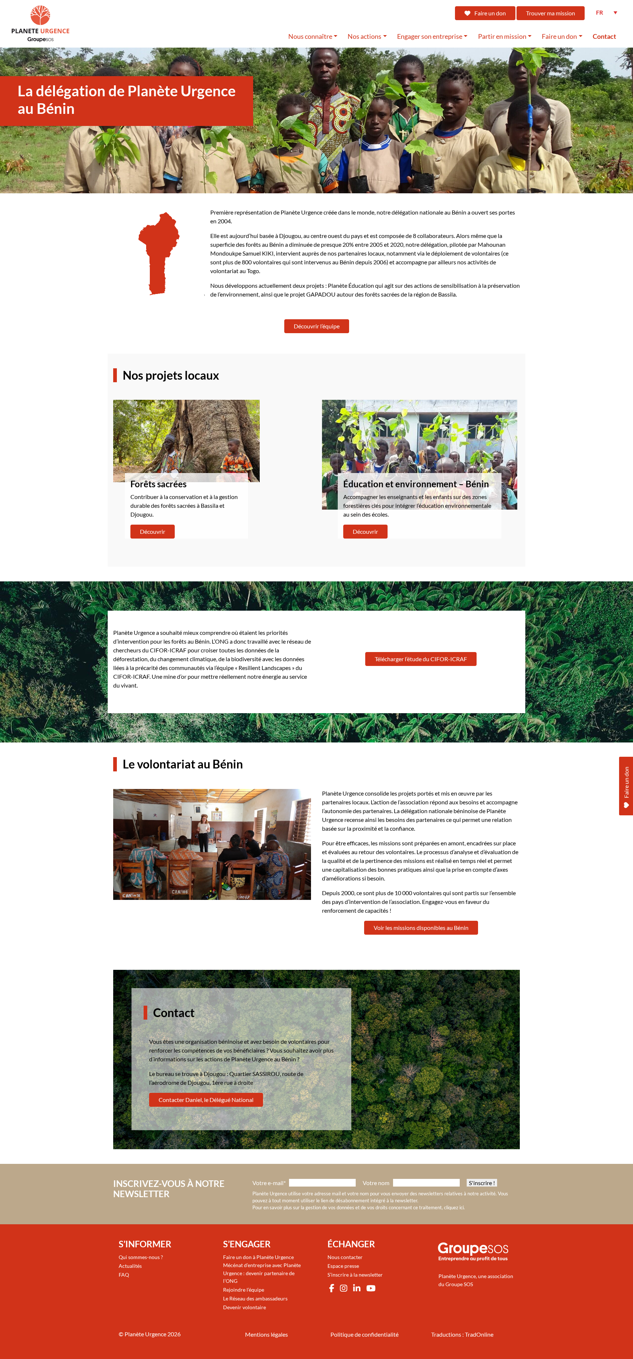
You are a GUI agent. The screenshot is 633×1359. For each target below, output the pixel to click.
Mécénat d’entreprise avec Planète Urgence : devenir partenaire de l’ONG (262, 1273)
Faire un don (489, 13)
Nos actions (364, 36)
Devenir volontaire (244, 1307)
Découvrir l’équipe (317, 326)
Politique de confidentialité (364, 1334)
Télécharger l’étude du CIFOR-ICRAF (421, 658)
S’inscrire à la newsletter (355, 1274)
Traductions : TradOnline (462, 1334)
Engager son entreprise (429, 36)
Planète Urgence (145, 1333)
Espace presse (343, 1266)
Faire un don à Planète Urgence (258, 1257)
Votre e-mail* (269, 1182)
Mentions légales (266, 1334)
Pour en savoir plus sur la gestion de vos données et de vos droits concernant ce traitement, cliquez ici (358, 1207)
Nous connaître (310, 36)
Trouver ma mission (550, 13)
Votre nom (376, 1182)
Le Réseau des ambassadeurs (255, 1298)
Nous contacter (345, 1257)
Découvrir (152, 531)
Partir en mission (502, 36)
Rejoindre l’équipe (243, 1290)
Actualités (130, 1266)
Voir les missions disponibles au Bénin (421, 927)
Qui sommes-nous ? (141, 1257)
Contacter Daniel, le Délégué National (206, 1099)
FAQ (124, 1274)
